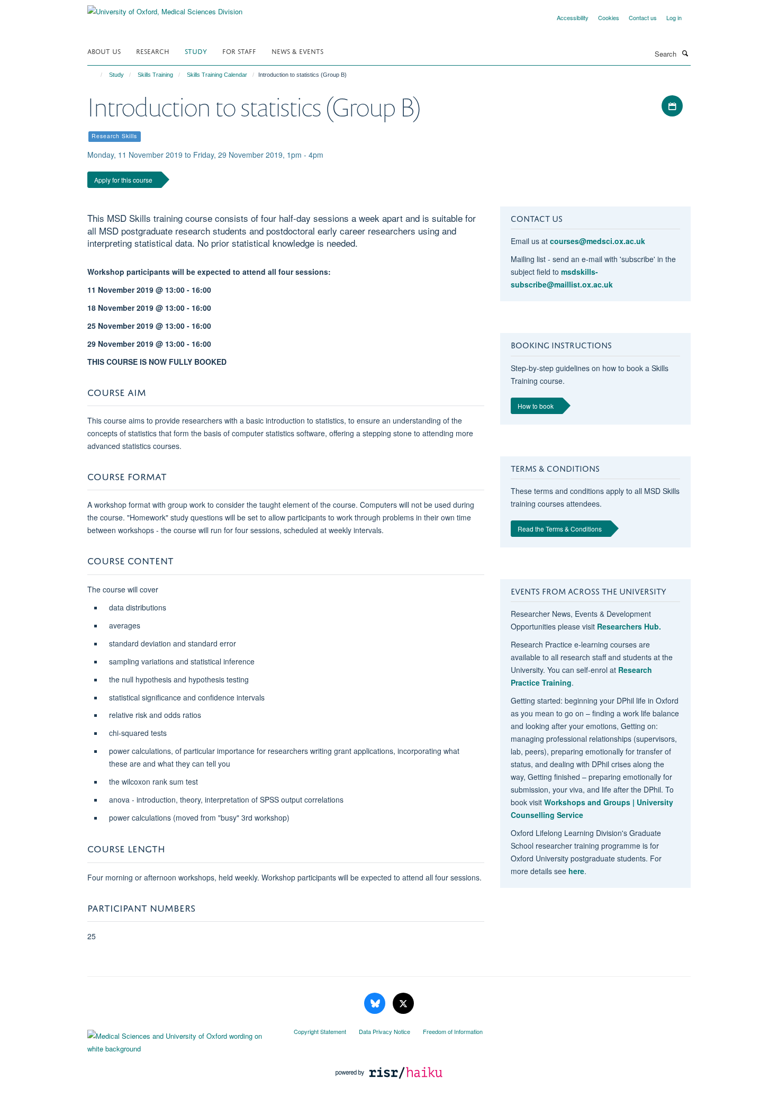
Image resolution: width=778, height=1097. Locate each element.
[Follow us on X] (403, 1004)
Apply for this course (123, 179)
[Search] (685, 53)
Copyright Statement (320, 1031)
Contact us (643, 17)
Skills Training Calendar (217, 74)
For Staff (239, 51)
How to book (536, 405)
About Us (104, 51)
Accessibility (573, 17)
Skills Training (155, 74)
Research (152, 51)
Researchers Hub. (629, 626)
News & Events (297, 51)
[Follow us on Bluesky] (375, 1004)
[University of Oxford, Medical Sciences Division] (164, 8)
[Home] (96, 74)
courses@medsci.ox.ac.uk (597, 241)
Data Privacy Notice (384, 1031)
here (576, 871)
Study (196, 51)
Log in (674, 17)
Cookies (608, 17)
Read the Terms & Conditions (560, 528)
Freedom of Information (453, 1031)
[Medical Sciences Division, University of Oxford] (182, 1039)
